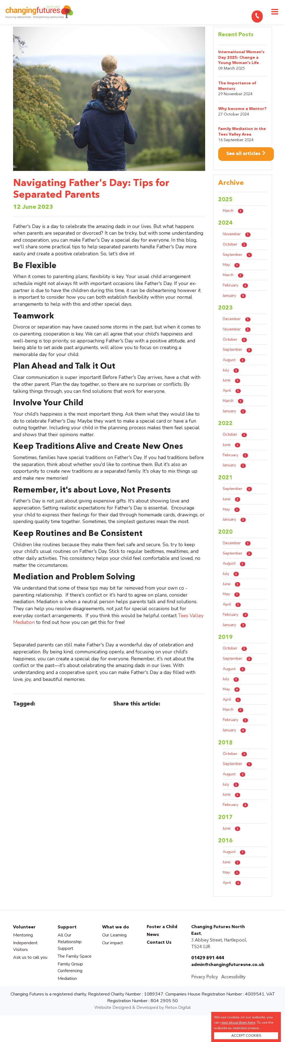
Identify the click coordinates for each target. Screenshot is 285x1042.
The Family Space (75, 956)
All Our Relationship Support (70, 942)
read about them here (237, 1022)
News (153, 935)
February (234, 285)
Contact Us (159, 942)
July (230, 370)
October (234, 244)
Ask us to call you (30, 957)
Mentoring (23, 935)
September (236, 254)
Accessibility (233, 977)
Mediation (67, 978)
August (233, 359)
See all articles (244, 153)
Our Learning (114, 935)
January (233, 295)
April (231, 390)
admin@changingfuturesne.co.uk (227, 965)
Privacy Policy (204, 977)
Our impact (112, 943)
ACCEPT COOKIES (246, 1035)
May (230, 264)
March (232, 210)
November (236, 234)
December (236, 319)
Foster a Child (162, 927)
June (230, 380)
